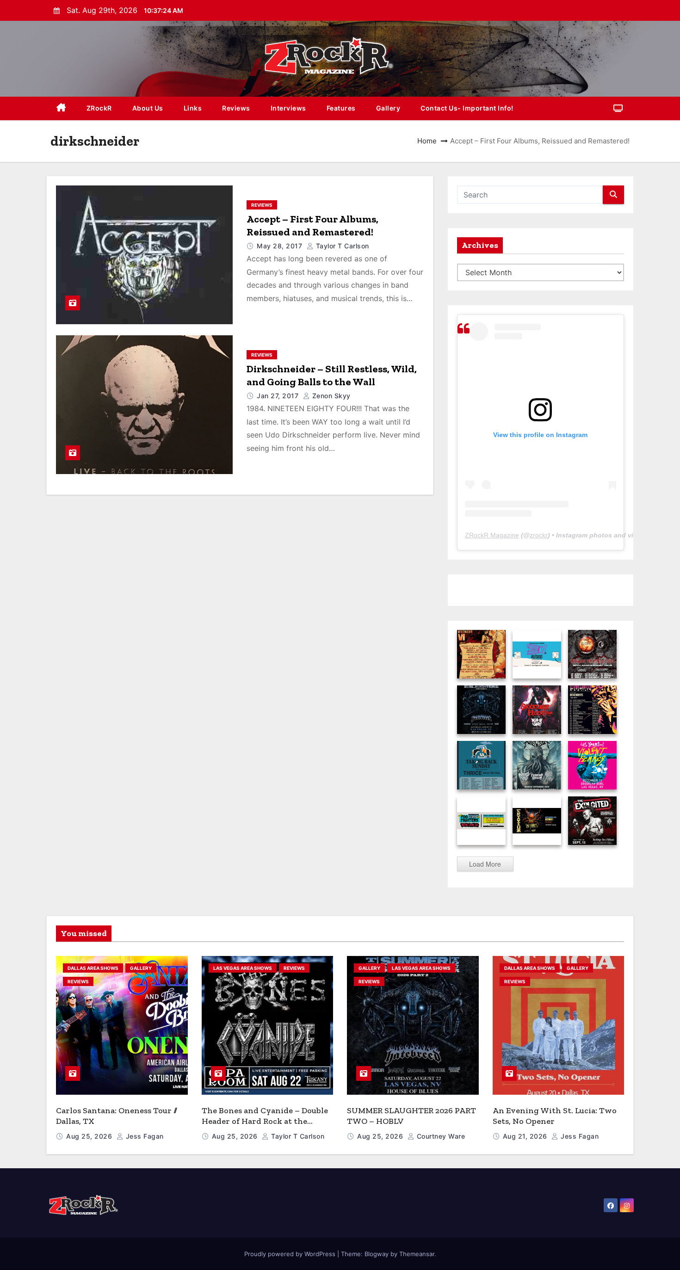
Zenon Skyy (330, 396)
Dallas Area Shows (93, 968)
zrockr (539, 535)
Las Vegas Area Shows (242, 968)
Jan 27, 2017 (279, 396)
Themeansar (416, 1254)
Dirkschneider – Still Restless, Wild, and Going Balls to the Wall (332, 375)
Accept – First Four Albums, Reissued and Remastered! (312, 225)
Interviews (288, 108)
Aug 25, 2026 (90, 1136)
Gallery (388, 108)
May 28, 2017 (280, 246)
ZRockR (99, 108)
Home (427, 140)
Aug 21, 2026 (526, 1136)
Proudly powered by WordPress (290, 1254)
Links (193, 108)
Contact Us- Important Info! (466, 108)
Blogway (377, 1254)
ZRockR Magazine (492, 535)
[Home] (61, 108)
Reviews (236, 108)
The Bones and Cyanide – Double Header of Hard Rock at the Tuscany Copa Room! (265, 1120)
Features (341, 108)
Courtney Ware (439, 1136)
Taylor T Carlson (341, 246)
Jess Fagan (144, 1136)
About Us (147, 108)
